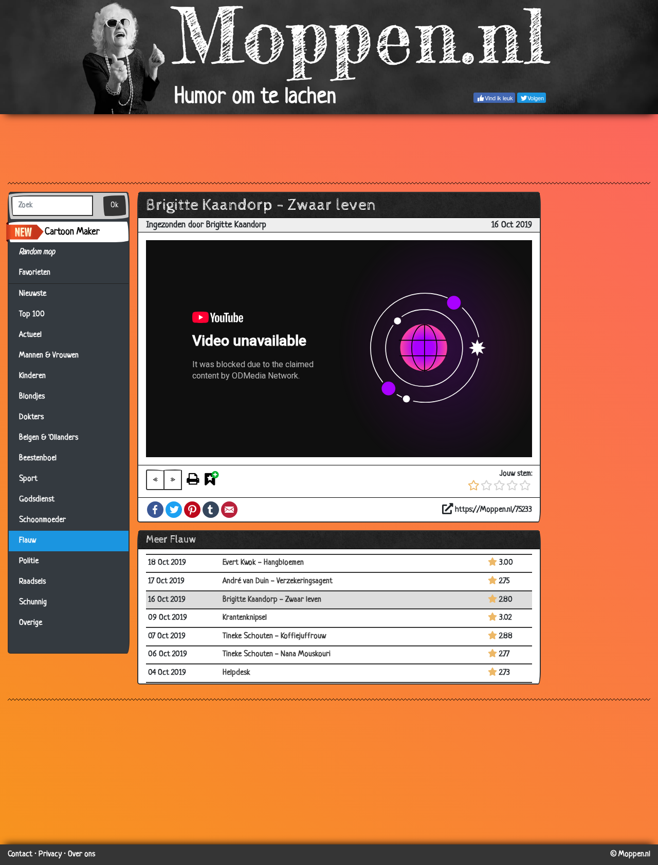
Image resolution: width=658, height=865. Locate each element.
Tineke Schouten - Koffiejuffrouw (274, 636)
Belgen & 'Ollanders (48, 438)
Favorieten (39, 272)
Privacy (50, 854)
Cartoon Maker (72, 232)
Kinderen (32, 376)
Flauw (27, 540)
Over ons (81, 854)
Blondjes (32, 396)
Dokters (31, 417)
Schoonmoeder (42, 520)
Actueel (30, 335)
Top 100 (32, 314)
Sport (28, 479)
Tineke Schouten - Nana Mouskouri (277, 654)
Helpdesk (236, 673)
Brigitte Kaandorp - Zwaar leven (272, 600)
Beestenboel (38, 458)
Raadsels (32, 582)
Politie (29, 561)
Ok (115, 205)
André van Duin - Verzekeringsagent (278, 581)
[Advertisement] (329, 147)
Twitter (174, 509)
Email (229, 509)
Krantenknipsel (245, 618)
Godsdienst (36, 499)
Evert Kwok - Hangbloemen (263, 562)
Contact (20, 854)
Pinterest (192, 509)
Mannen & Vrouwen (49, 355)
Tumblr (211, 509)
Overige (30, 623)
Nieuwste (32, 294)
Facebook (155, 509)
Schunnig (33, 602)
